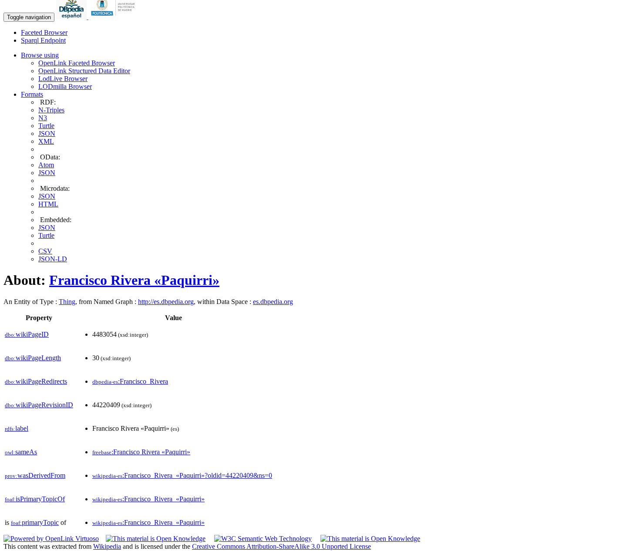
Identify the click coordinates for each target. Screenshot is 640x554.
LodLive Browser (63, 78)
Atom (46, 165)
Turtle (46, 125)
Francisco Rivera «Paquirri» (134, 280)
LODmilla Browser (65, 86)
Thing (67, 301)
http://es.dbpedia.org (166, 301)
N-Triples (51, 110)
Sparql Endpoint (43, 40)
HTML (48, 204)
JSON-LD (52, 259)
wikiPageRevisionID (39, 405)
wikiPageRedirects (36, 381)
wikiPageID (27, 334)
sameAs (21, 452)
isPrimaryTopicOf (35, 499)
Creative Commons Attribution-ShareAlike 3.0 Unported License (281, 546)
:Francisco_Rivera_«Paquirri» (148, 499)
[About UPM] (114, 16)
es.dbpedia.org (273, 301)
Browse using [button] (40, 55)
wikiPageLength (33, 357)
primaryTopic (35, 522)
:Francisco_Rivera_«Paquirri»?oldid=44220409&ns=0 (182, 475)
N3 (42, 118)
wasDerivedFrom (35, 475)
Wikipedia (107, 546)
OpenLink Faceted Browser (76, 63)
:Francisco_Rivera (130, 381)
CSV (45, 251)
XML (46, 141)
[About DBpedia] (72, 16)
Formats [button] (32, 94)
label (16, 428)
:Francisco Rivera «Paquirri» (141, 452)
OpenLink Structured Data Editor (84, 70)
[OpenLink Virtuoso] (51, 538)
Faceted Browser (44, 32)
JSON (46, 133)
